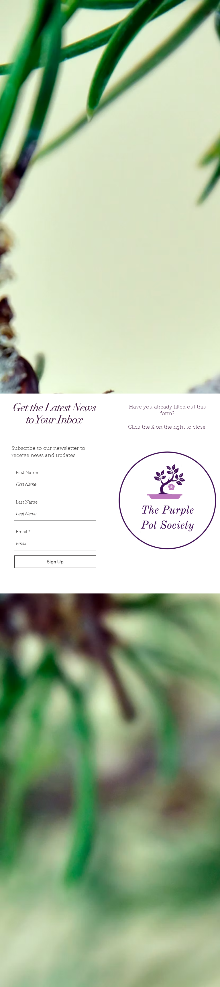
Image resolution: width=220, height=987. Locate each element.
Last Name (27, 502)
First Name (27, 473)
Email (21, 532)
